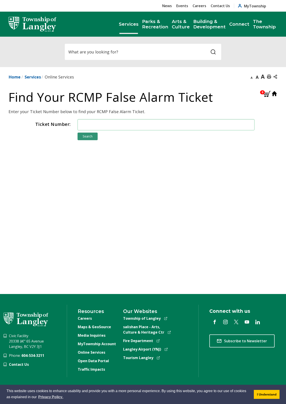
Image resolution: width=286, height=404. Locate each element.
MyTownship (255, 6)
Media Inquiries (91, 335)
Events (182, 6)
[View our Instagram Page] (225, 321)
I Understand (265, 396)
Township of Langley (142, 318)
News (167, 6)
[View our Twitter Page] (236, 321)
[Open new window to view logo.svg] (26, 319)
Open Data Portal (93, 360)
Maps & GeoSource (94, 326)
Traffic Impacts (91, 369)
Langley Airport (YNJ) (142, 349)
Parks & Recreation (155, 24)
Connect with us (229, 311)
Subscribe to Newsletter (245, 340)
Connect (239, 24)
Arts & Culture (181, 24)
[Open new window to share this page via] (275, 76)
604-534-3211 (32, 355)
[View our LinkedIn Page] (257, 321)
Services (129, 24)
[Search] (213, 52)
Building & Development (209, 24)
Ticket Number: (53, 124)
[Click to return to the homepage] (32, 24)
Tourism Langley (138, 357)
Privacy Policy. (51, 397)
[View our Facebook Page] (214, 321)
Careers (199, 6)
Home (14, 77)
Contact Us (220, 6)
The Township (264, 24)
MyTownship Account (97, 343)
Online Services (91, 352)
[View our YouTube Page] (246, 321)
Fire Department (138, 340)
